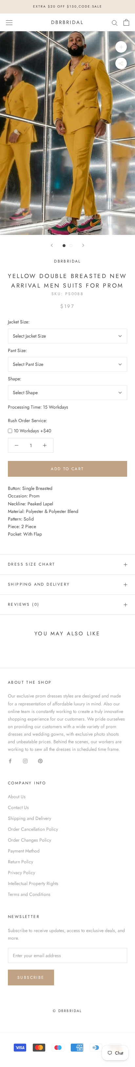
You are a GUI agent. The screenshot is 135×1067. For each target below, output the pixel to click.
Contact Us (18, 807)
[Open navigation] (9, 22)
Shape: (14, 378)
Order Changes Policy (29, 840)
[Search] (115, 22)
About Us (17, 796)
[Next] (83, 245)
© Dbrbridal (67, 1010)
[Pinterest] (40, 760)
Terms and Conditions (29, 894)
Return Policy (20, 861)
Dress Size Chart (31, 564)
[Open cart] (126, 22)
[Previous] (52, 245)
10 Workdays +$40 (32, 430)
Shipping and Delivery (39, 584)
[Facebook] (10, 760)
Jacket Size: (18, 321)
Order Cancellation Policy (33, 829)
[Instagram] (25, 760)
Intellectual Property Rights (33, 883)
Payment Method (24, 851)
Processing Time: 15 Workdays (38, 407)
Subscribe (31, 977)
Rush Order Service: (27, 420)
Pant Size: (17, 350)
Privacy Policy (21, 872)
